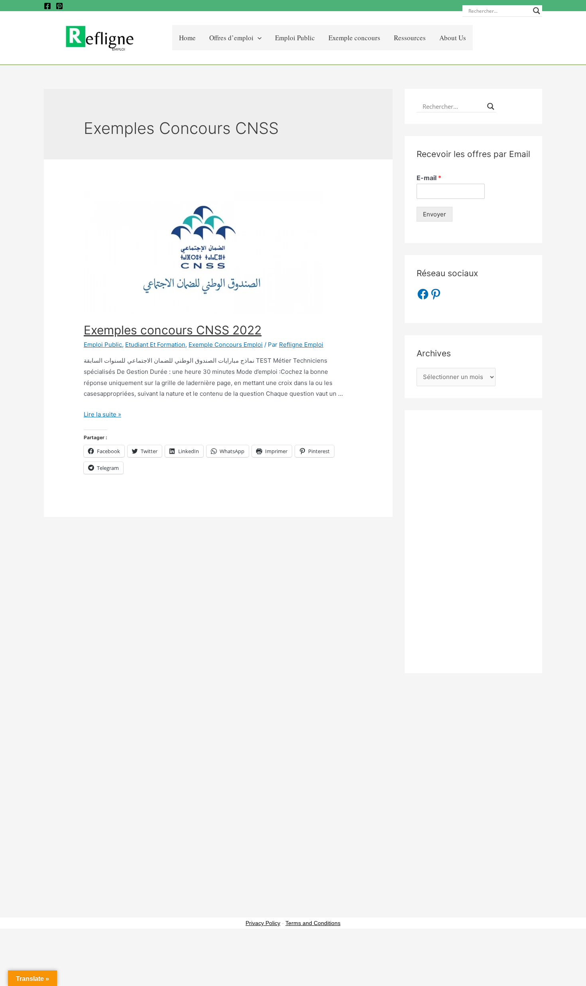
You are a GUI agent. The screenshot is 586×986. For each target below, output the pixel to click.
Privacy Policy (263, 923)
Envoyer (434, 214)
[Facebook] (47, 6)
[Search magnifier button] (536, 10)
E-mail (429, 178)
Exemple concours (354, 37)
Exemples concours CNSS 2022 (173, 330)
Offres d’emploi (231, 37)
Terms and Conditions (312, 923)
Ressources (410, 37)
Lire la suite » (102, 414)
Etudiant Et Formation (155, 344)
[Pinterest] (59, 6)
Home (187, 37)
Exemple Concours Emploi (226, 344)
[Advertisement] (473, 541)
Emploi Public (295, 37)
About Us (452, 37)
